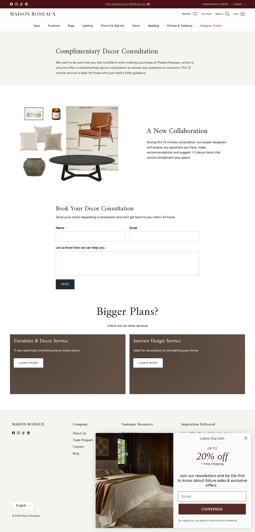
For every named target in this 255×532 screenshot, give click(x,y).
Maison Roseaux (30, 515)
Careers (78, 447)
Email (133, 228)
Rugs (71, 25)
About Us (79, 433)
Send (65, 284)
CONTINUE (212, 509)
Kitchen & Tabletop (179, 25)
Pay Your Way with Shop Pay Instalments (127, 4)
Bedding (153, 25)
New (37, 25)
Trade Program (83, 440)
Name (60, 228)
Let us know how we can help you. (80, 247)
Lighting (87, 25)
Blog (76, 453)
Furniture (54, 25)
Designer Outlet (210, 25)
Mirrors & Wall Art (112, 25)
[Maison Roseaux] (33, 14)
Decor (136, 25)
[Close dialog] (245, 438)
